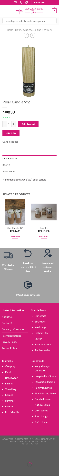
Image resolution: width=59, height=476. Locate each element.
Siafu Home (41, 421)
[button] (0, 451)
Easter (38, 338)
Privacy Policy (9, 341)
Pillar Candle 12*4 (15, 228)
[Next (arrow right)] (13, 470)
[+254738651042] (21, 2)
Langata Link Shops (45, 376)
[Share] (22, 456)
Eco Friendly (12, 412)
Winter (9, 406)
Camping (10, 366)
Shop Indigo (41, 416)
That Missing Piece (45, 393)
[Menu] (4, 11)
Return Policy (9, 348)
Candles (48, 30)
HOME (18, 30)
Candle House (10, 141)
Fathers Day (41, 332)
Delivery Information (13, 329)
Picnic (8, 372)
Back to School (43, 344)
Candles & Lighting (32, 30)
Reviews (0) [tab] (8, 171)
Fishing (9, 383)
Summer (9, 400)
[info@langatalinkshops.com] (15, 2)
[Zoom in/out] (3, 456)
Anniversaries (42, 350)
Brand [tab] (6, 165)
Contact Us (8, 322)
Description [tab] (9, 158)
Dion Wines (41, 410)
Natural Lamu (42, 404)
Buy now (11, 132)
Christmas (40, 315)
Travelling (10, 389)
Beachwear (11, 377)
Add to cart (28, 123)
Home (10, 30)
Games (9, 394)
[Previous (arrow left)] (3, 470)
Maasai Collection (45, 381)
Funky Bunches (43, 387)
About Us (7, 316)
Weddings (40, 327)
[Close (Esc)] (31, 456)
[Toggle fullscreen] (13, 456)
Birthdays (40, 321)
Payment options (11, 335)
